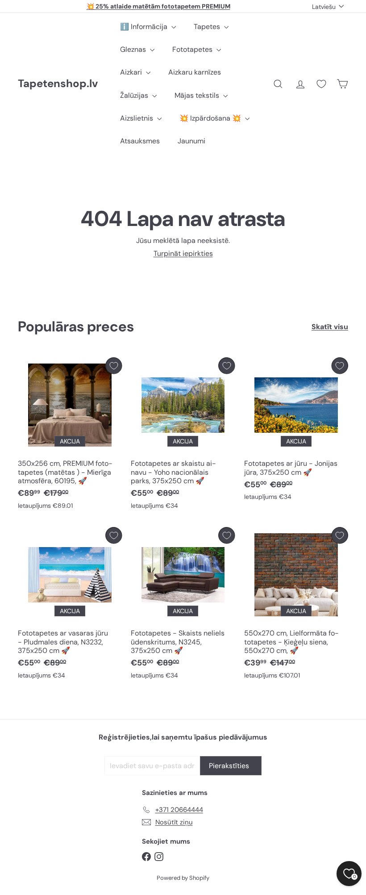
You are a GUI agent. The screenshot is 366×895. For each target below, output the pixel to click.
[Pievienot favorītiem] (113, 365)
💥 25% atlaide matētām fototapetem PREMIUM (158, 6)
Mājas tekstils (198, 95)
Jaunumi (191, 141)
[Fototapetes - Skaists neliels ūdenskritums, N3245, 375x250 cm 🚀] (183, 605)
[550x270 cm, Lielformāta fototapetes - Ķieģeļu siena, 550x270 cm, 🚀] (296, 605)
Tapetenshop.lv (58, 83)
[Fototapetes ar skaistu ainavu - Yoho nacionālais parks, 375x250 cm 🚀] (183, 435)
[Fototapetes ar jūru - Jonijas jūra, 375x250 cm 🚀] (296, 431)
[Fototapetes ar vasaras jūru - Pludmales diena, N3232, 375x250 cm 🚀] (70, 605)
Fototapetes (193, 49)
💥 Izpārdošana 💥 (211, 118)
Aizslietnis (137, 118)
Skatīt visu (330, 326)
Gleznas (134, 49)
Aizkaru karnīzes (194, 72)
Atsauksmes (140, 141)
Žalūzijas (135, 95)
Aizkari (132, 72)
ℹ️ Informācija (144, 26)
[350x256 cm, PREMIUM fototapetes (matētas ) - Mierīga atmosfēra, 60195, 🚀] (70, 435)
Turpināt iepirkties (183, 253)
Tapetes (208, 26)
